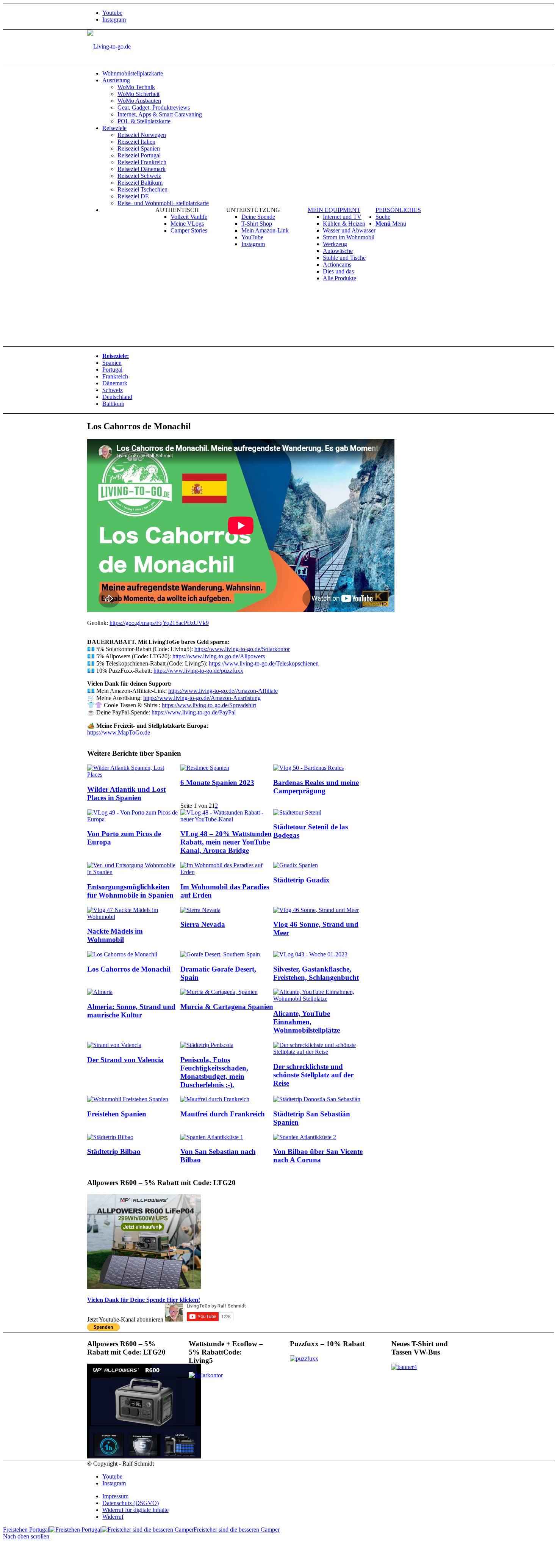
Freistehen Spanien (116, 1114)
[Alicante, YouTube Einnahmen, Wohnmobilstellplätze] (319, 998)
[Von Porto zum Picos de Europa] (133, 819)
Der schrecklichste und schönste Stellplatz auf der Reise (313, 1075)
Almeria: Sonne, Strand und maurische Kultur (131, 1011)
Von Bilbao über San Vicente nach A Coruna (318, 1155)
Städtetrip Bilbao (114, 1151)
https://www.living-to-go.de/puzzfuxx (198, 670)
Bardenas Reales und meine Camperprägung (316, 787)
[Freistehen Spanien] (127, 1099)
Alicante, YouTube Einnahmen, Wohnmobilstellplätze (306, 1021)
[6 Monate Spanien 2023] (204, 767)
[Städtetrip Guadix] (295, 865)
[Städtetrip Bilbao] (110, 1137)
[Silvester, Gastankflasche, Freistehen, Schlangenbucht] (310, 954)
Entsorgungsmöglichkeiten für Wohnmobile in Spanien (130, 891)
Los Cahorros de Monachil (129, 969)
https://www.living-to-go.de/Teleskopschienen (264, 663)
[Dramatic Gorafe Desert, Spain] (220, 954)
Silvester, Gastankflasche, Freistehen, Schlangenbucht (316, 973)
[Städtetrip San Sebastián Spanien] (316, 1099)
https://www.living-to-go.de (209, 705)
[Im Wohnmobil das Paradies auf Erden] (227, 872)
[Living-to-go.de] (109, 46)
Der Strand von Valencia (125, 1060)
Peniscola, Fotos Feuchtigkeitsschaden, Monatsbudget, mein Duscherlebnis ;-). (214, 1072)
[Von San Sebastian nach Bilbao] (211, 1137)
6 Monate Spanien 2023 (217, 782)
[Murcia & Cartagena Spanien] (219, 992)
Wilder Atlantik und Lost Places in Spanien (126, 793)
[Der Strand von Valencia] (114, 1045)
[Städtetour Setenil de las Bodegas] (297, 812)
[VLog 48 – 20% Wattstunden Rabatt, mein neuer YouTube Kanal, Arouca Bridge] (227, 819)
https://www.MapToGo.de (118, 732)
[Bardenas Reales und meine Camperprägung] (308, 767)
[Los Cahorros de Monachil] (122, 954)
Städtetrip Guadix (301, 880)
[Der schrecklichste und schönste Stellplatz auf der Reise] (319, 1052)
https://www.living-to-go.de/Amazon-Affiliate (223, 691)
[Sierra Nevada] (200, 910)
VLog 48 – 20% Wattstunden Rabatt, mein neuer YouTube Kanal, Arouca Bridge (226, 842)
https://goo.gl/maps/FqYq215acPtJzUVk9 (159, 623)
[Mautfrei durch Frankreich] (214, 1099)
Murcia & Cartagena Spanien (226, 1007)
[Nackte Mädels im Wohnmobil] (133, 917)
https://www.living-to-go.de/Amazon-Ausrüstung (202, 698)
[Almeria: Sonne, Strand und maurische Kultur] (100, 992)
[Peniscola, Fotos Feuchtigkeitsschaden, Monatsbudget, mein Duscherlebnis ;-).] (206, 1045)
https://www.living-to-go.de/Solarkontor (242, 649)
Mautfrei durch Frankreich (222, 1114)
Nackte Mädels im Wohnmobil (115, 935)
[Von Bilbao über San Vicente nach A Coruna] (304, 1137)
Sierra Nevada (202, 924)
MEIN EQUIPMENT (334, 210)
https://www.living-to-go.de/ (218, 656)
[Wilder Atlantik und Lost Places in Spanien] (133, 774)
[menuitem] (286, 73)
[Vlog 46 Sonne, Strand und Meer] (316, 910)
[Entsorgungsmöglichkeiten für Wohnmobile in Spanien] (133, 872)
